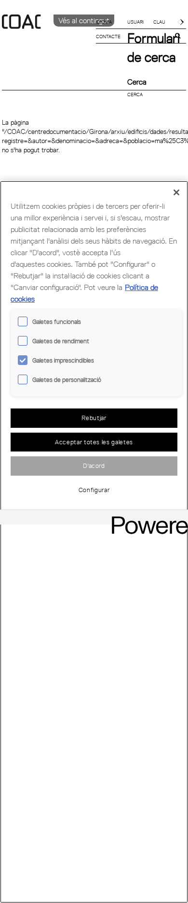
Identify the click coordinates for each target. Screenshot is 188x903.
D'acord (94, 465)
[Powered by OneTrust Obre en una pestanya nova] (146, 518)
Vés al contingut (83, 20)
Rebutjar (93, 417)
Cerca (137, 81)
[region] (94, 542)
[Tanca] (176, 192)
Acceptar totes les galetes (94, 441)
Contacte (108, 36)
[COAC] (48, 38)
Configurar (94, 489)
